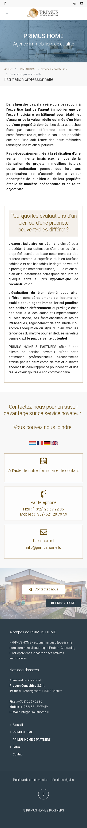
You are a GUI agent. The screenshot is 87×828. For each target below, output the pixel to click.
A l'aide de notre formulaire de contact (43, 470)
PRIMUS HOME (23, 732)
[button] (43, 589)
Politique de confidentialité (30, 779)
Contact (18, 754)
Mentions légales (63, 779)
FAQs (16, 747)
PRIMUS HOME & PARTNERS (32, 739)
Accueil (18, 724)
